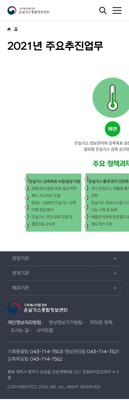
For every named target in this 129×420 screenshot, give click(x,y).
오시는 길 (19, 330)
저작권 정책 (101, 322)
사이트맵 (44, 330)
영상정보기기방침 (65, 322)
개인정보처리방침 (24, 322)
